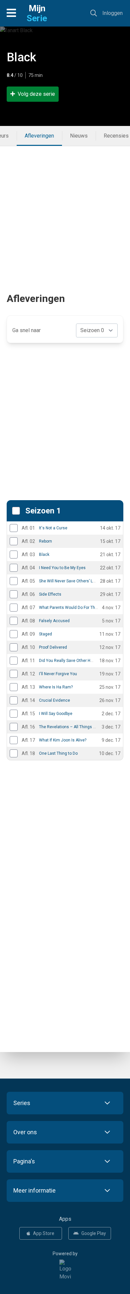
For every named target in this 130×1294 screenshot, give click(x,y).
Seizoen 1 (43, 510)
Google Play (93, 1233)
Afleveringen (39, 136)
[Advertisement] (65, 210)
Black (21, 57)
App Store (43, 1233)
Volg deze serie (36, 94)
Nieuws (79, 136)
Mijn (37, 13)
